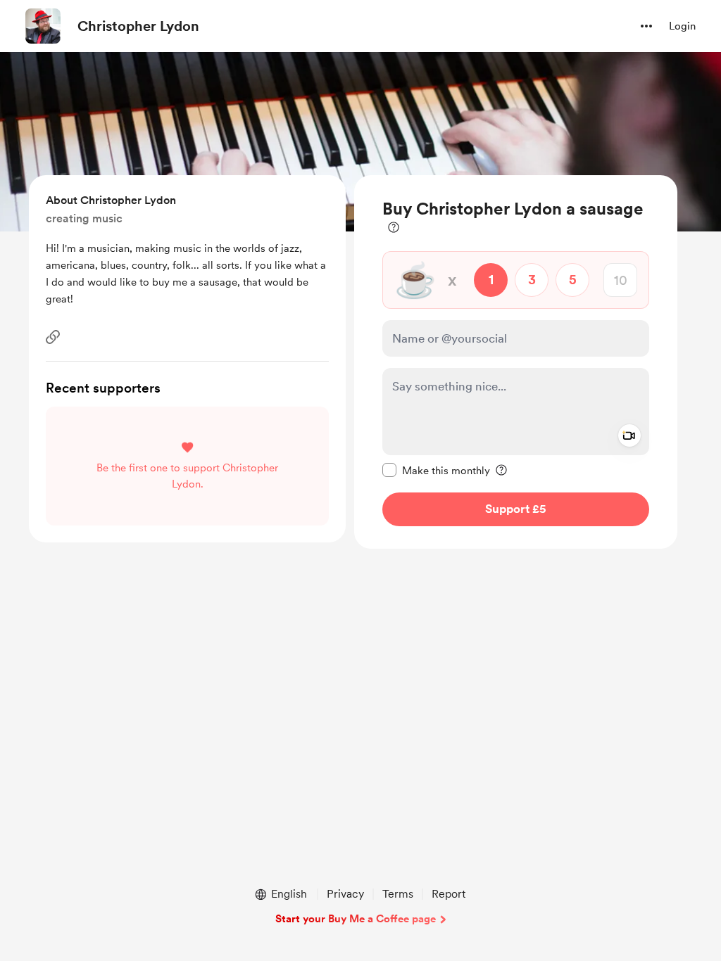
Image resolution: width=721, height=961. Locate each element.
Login (682, 26)
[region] (515, 362)
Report (448, 893)
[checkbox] (436, 470)
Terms (397, 893)
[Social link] (53, 337)
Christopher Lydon (138, 26)
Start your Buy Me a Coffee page (355, 918)
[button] (646, 26)
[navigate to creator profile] (43, 26)
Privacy (345, 893)
